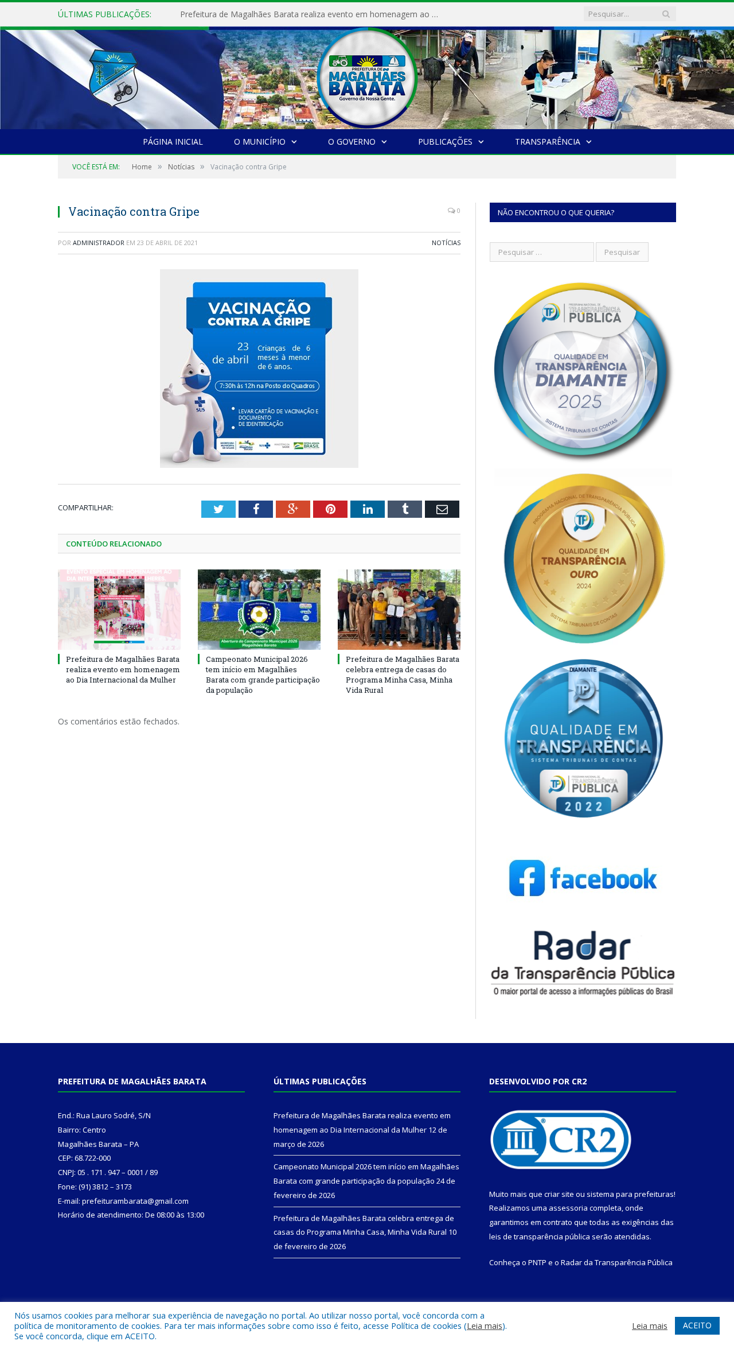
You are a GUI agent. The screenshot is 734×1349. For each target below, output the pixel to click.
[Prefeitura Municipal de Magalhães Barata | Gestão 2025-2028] (367, 75)
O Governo (352, 141)
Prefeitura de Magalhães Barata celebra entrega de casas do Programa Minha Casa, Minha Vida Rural (402, 675)
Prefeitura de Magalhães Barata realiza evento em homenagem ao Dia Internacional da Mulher (123, 669)
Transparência (547, 141)
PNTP (537, 1262)
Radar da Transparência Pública (617, 1262)
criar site (559, 1194)
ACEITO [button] (697, 1325)
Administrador (98, 242)
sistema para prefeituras (630, 1194)
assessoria (568, 1208)
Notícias (446, 242)
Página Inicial (173, 141)
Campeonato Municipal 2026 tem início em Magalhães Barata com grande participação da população (312, 14)
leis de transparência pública (539, 1236)
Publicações (445, 141)
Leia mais (484, 1325)
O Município (260, 141)
